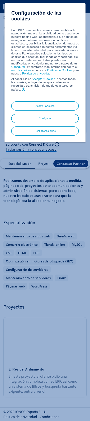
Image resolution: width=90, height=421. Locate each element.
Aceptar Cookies (44, 79)
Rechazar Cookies (45, 131)
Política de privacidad (36, 73)
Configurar (18, 66)
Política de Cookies (59, 70)
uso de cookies (21, 70)
